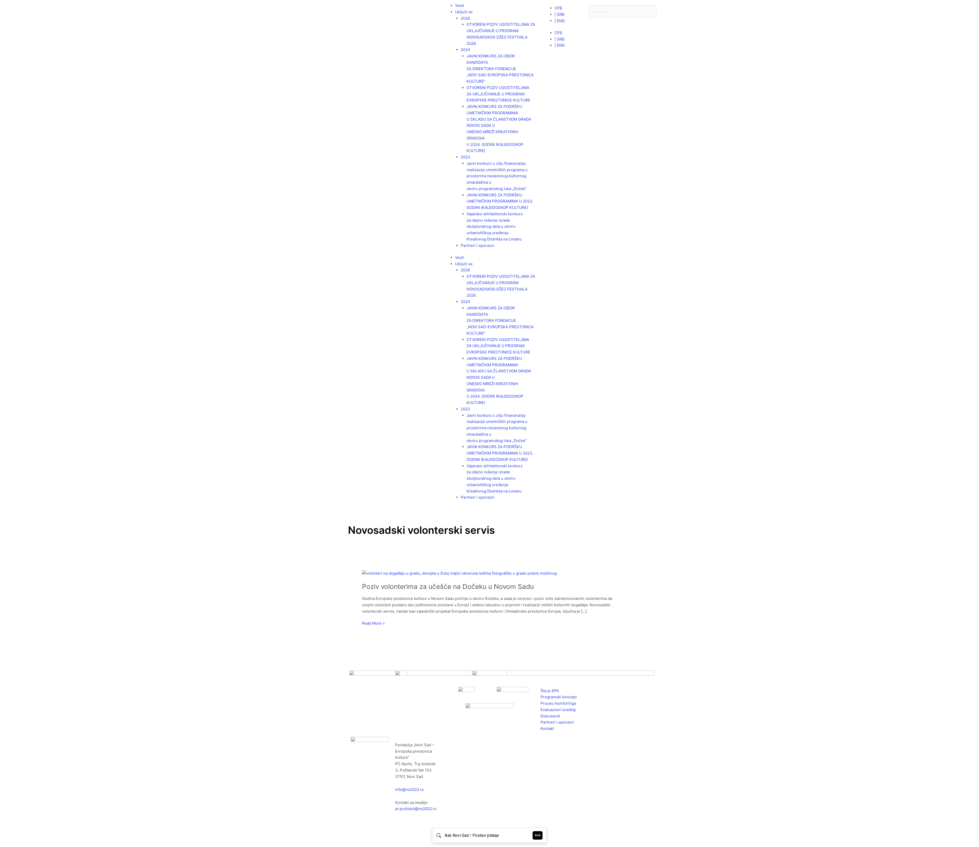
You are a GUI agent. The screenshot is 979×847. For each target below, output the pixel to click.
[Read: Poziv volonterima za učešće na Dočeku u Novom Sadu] (459, 573)
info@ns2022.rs (409, 789)
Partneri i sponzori (477, 245)
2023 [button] (465, 157)
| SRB (559, 14)
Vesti (459, 5)
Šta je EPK (549, 690)
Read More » (373, 623)
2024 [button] (465, 49)
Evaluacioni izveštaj (558, 709)
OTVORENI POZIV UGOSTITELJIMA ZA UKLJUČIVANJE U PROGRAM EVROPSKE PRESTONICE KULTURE (498, 94)
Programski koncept (558, 696)
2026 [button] (465, 18)
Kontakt (547, 728)
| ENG (560, 20)
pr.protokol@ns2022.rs (415, 808)
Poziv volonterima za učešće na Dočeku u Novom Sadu (448, 586)
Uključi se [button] (464, 11)
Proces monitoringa (558, 703)
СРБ (558, 8)
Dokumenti (550, 716)
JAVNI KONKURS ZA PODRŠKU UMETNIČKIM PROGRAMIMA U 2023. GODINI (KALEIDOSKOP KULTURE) (500, 201)
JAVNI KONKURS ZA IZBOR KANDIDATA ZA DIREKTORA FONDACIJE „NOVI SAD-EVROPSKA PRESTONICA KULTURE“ (500, 69)
